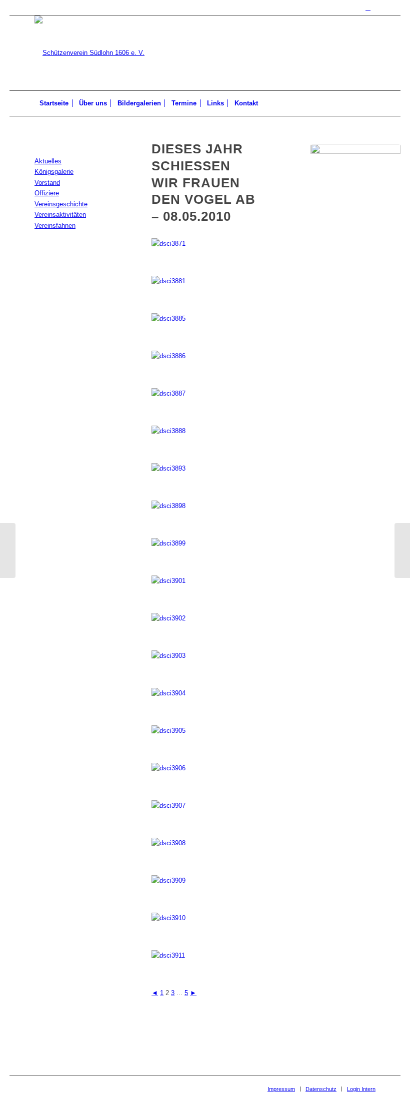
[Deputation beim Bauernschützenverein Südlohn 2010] (402, 550)
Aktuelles (48, 161)
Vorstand (47, 182)
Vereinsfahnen (55, 225)
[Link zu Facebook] (368, 7)
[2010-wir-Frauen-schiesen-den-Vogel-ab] (355, 189)
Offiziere (46, 193)
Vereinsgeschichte (61, 204)
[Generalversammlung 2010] (8, 550)
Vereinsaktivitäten (60, 214)
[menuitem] (54, 103)
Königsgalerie (54, 171)
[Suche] (370, 103)
